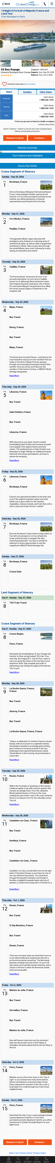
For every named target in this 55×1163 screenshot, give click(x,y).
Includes (27, 92)
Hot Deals (27, 1161)
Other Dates (46, 92)
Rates (9, 92)
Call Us (46, 1161)
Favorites (36, 1161)
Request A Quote (15, 138)
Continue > (39, 138)
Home (9, 1161)
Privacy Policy (40, 1153)
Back (6, 3)
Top (17, 1153)
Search (18, 1161)
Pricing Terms (26, 1153)
